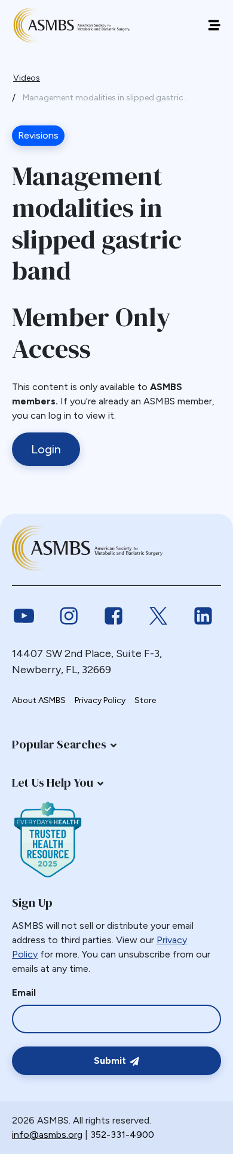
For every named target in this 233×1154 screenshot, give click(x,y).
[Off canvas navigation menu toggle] (214, 25)
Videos (26, 78)
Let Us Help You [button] (52, 782)
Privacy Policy (100, 700)
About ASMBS (39, 700)
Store (145, 700)
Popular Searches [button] (59, 744)
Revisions (38, 135)
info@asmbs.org (47, 1134)
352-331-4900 (122, 1134)
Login (46, 449)
